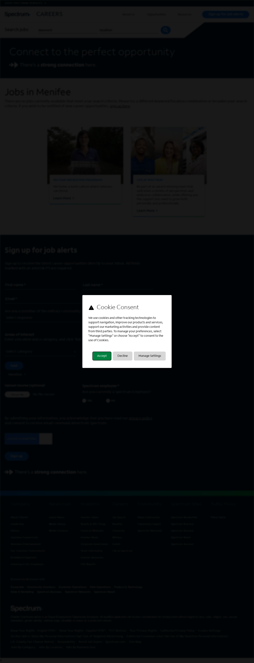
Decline (123, 356)
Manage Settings (150, 356)
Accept (102, 356)
